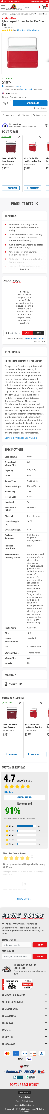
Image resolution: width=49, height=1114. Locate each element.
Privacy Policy (24, 1097)
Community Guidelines (34, 338)
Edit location (37, 89)
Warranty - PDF (16, 684)
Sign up (38, 333)
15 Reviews (21, 30)
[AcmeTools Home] (14, 7)
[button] (39, 115)
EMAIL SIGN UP (9, 939)
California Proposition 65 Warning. (21, 438)
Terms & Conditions (24, 1101)
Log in (27, 333)
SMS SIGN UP (8, 951)
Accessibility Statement (24, 1105)
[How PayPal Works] (41, 1053)
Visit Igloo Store (9, 18)
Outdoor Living (8, 14)
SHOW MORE (23, 899)
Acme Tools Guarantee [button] (14, 97)
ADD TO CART (33, 103)
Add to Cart (12, 188)
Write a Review (33, 30)
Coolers (38, 14)
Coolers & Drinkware (25, 14)
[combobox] (32, 7)
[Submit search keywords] (39, 7)
